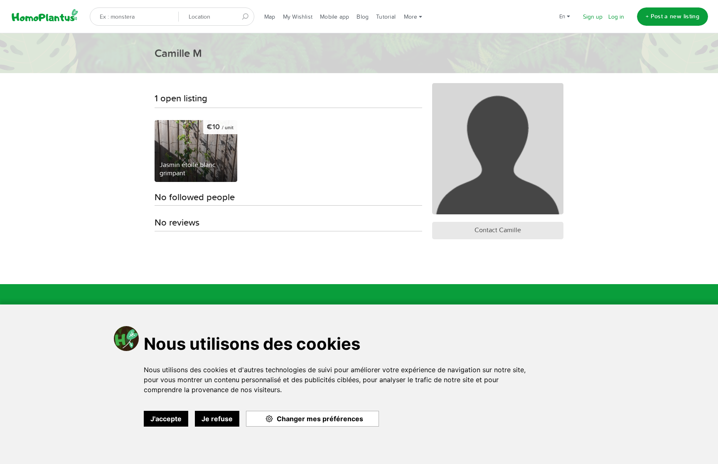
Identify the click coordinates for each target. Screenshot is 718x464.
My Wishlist (297, 16)
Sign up (592, 16)
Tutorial (386, 16)
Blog (363, 16)
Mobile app (334, 16)
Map (269, 16)
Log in (616, 16)
